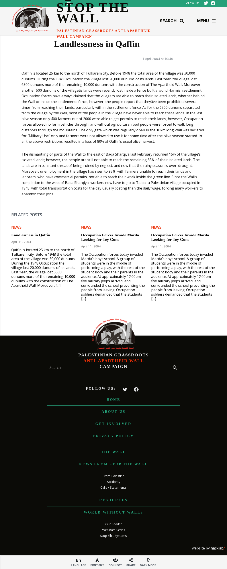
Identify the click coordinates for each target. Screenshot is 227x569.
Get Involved (113, 424)
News (16, 227)
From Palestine (113, 476)
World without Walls (113, 512)
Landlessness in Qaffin (30, 235)
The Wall (113, 452)
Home (114, 399)
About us (114, 411)
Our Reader (113, 524)
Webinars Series (113, 530)
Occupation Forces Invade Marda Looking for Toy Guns (110, 237)
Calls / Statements (113, 487)
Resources (113, 500)
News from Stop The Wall (113, 464)
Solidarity (113, 482)
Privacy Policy (113, 436)
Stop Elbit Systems (113, 535)
